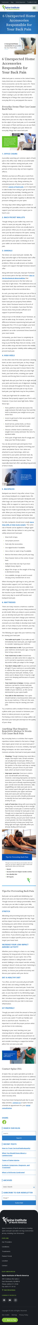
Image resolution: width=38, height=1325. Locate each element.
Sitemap (14, 1315)
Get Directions (9, 1290)
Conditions (5, 1247)
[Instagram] (15, 1300)
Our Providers (7, 1242)
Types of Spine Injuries (10, 1160)
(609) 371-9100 (32, 2)
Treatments (6, 1251)
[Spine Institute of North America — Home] (11, 8)
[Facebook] (4, 1300)
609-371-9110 (10, 1286)
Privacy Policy (23, 1315)
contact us (17, 1103)
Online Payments (20, 2)
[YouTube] (10, 1300)
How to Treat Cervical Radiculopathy (16, 1148)
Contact (4, 1265)
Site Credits (5, 1315)
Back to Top (11, 1320)
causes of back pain (15, 187)
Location (5, 1261)
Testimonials (5, 2)
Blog (12, 2)
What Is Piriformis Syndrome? (13, 1172)
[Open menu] (34, 8)
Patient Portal (7, 1256)
